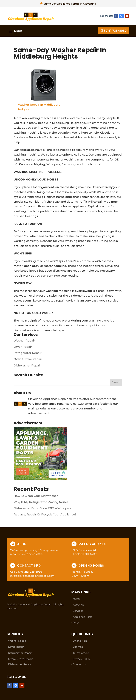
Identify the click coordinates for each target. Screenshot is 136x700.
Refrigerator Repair (28, 353)
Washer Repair (24, 340)
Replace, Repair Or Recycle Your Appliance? (45, 514)
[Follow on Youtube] (127, 16)
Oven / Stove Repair (28, 359)
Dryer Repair (23, 346)
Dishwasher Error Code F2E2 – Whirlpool (42, 508)
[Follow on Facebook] (116, 16)
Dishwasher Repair (27, 365)
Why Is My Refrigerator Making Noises (41, 502)
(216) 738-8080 (115, 31)
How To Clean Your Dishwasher (36, 496)
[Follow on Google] (121, 16)
